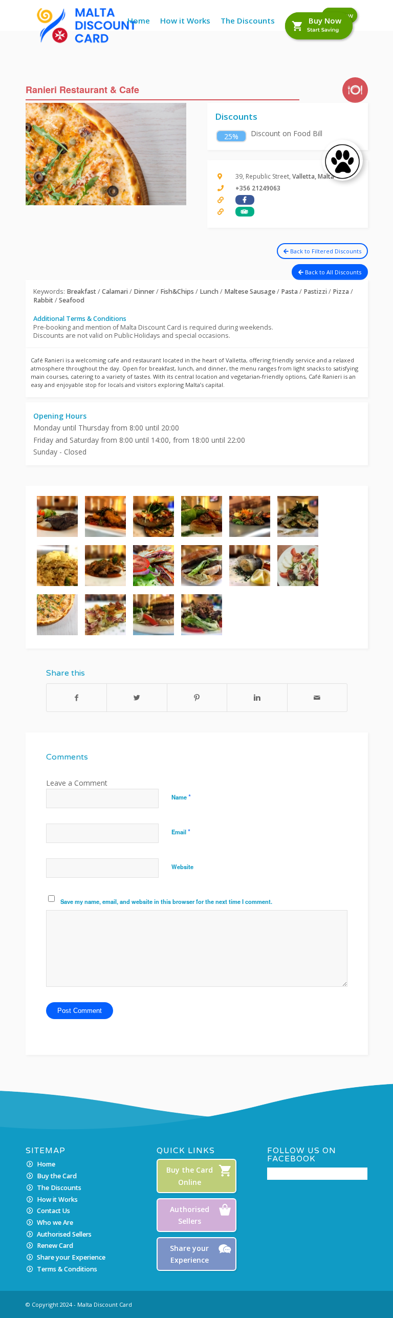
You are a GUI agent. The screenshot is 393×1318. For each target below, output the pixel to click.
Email (180, 831)
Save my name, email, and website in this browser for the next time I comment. (166, 901)
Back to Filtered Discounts (325, 251)
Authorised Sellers (64, 1234)
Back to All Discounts (332, 272)
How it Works (57, 1199)
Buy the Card (57, 1176)
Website (182, 866)
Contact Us (53, 1210)
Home (46, 1164)
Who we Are (55, 1222)
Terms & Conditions (67, 1269)
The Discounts (59, 1187)
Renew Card (55, 1245)
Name (181, 797)
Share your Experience (71, 1257)
